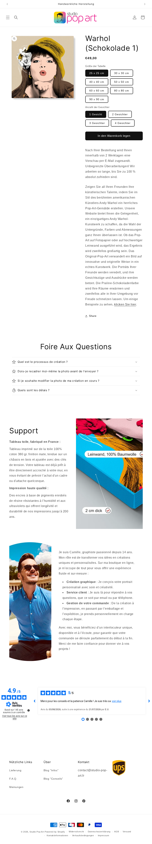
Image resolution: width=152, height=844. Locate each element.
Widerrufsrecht (76, 831)
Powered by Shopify (55, 832)
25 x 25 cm (96, 73)
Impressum (103, 835)
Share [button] (93, 315)
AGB (116, 831)
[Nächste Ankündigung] (145, 4)
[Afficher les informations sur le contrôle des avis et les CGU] (28, 710)
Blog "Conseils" (53, 778)
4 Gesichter (122, 123)
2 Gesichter (120, 114)
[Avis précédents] (34, 701)
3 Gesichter (97, 123)
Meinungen (16, 787)
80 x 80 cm (121, 90)
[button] (8, 17)
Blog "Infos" (51, 770)
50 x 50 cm (121, 81)
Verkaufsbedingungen (83, 835)
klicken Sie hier (125, 304)
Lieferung (15, 770)
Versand (127, 831)
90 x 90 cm (96, 99)
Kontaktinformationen (57, 835)
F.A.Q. (13, 778)
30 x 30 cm (121, 73)
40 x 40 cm (96, 81)
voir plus (116, 701)
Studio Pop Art (36, 832)
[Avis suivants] (149, 701)
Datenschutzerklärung (99, 831)
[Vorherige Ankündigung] (7, 4)
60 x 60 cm (96, 90)
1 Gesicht (95, 114)
